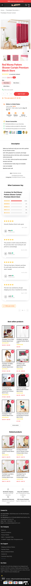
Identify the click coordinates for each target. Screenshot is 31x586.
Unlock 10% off (3, 579)
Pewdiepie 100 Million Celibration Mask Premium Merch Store (7, 365)
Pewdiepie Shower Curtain (8, 13)
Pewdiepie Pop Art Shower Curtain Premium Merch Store (22, 475)
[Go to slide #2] (16, 58)
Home (2, 10)
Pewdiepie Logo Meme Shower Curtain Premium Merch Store (7, 475)
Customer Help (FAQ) (6, 556)
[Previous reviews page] (19, 310)
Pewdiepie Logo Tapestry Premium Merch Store (21, 365)
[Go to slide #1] (7, 58)
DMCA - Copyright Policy (7, 537)
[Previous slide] (3, 34)
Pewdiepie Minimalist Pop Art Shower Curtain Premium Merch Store (23, 451)
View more (15, 425)
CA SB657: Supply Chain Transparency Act (12, 539)
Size (3, 80)
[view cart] (29, 5)
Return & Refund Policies (7, 551)
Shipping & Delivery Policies (8, 547)
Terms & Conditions (6, 532)
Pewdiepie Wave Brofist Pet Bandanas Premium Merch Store (23, 415)
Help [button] (28, 584)
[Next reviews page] (27, 310)
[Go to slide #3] (24, 58)
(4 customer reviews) (14, 74)
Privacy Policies (5, 534)
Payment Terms (5, 549)
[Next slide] (28, 34)
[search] (26, 5)
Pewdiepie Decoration (12, 10)
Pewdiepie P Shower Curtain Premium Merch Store (8, 451)
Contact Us (4, 554)
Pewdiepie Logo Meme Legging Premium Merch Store (23, 341)
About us (3, 530)
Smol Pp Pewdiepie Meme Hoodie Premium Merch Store (22, 389)
